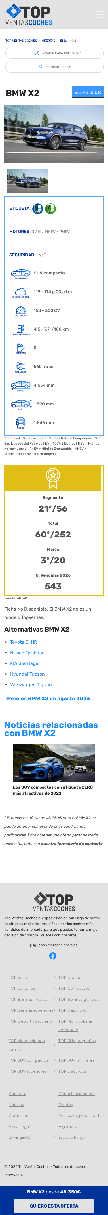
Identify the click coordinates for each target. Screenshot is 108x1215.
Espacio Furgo (71, 1137)
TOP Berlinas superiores (31, 1010)
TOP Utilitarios (22, 988)
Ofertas (65, 1104)
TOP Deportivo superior (31, 1021)
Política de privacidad (78, 1115)
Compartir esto (59, 67)
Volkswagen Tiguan (31, 684)
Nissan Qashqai (26, 652)
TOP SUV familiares (76, 1060)
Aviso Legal (19, 1126)
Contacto (17, 1093)
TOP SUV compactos (28, 1060)
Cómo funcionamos (76, 1093)
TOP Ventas (19, 977)
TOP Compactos (74, 988)
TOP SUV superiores (27, 1071)
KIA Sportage (24, 663)
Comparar (18, 1115)
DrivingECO (20, 1137)
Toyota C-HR (23, 642)
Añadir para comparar (61, 53)
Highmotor (68, 1126)
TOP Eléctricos (72, 1071)
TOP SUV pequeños (77, 1040)
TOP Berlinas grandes (78, 999)
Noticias (16, 1104)
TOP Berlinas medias (28, 999)
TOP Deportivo (72, 1010)
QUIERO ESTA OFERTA (54, 1206)
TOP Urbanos (70, 977)
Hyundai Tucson (27, 674)
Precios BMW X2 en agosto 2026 (48, 698)
